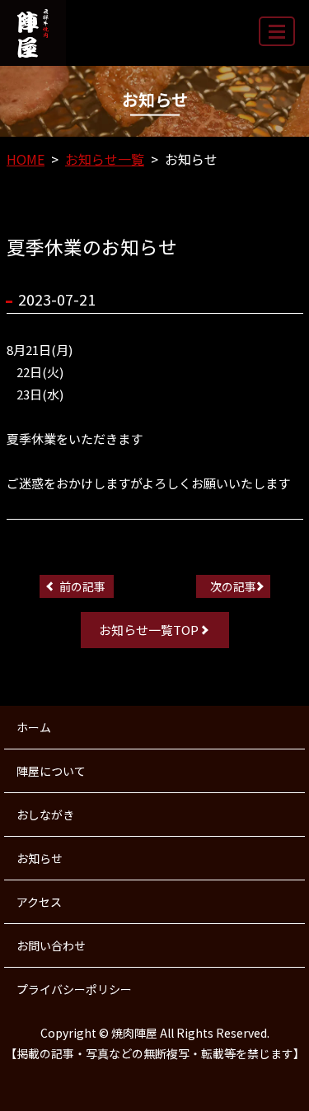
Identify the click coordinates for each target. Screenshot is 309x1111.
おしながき (45, 814)
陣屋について (51, 771)
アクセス (39, 902)
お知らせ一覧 (104, 159)
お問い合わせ (51, 945)
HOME (25, 159)
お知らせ (39, 858)
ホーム (33, 727)
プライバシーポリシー (74, 989)
